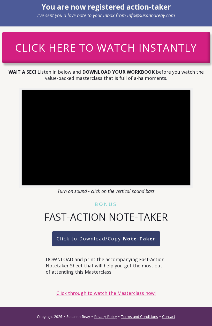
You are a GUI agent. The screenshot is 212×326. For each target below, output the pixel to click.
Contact (168, 316)
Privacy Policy (105, 316)
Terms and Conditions (139, 316)
